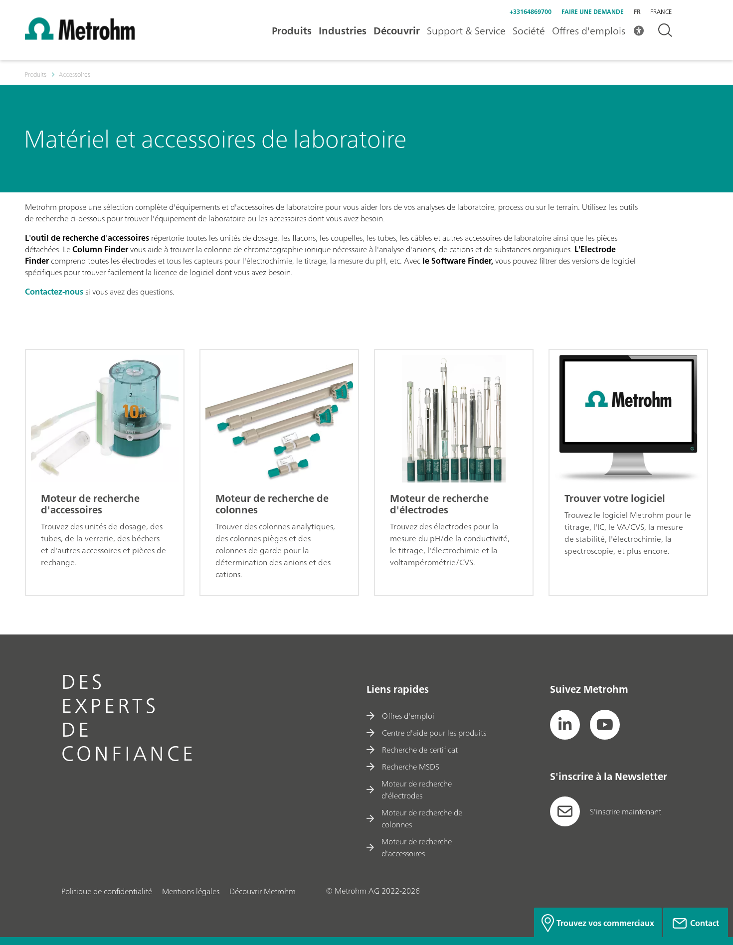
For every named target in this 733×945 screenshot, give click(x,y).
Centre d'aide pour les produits (434, 733)
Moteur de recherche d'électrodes (416, 789)
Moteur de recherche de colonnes (421, 818)
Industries (342, 30)
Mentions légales (190, 891)
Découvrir (396, 30)
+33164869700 (530, 11)
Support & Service (466, 30)
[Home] (80, 37)
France (661, 11)
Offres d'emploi (408, 716)
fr (637, 11)
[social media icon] (565, 725)
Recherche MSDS (410, 767)
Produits (292, 30)
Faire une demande (592, 11)
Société (529, 30)
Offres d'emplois (588, 30)
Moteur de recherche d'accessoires (416, 847)
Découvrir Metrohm (262, 891)
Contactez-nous (54, 292)
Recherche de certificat (420, 750)
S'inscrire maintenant (625, 811)
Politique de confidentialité (106, 891)
